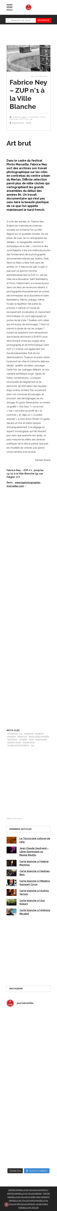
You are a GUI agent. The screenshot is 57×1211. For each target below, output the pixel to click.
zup (32, 745)
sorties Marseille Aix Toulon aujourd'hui (28, 1190)
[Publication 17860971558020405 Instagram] (28, 1101)
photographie (41, 739)
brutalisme (28, 733)
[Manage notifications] (6, 1204)
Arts (24, 117)
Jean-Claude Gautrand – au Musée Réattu (34, 852)
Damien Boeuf (18, 123)
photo (31, 739)
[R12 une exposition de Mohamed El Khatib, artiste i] (28, 1127)
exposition (11, 736)
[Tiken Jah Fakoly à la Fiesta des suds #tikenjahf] (28, 1075)
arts (21, 733)
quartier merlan (14, 742)
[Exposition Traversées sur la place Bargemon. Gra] (28, 1022)
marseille (23, 739)
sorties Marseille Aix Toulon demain (24, 1193)
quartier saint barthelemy (18, 745)
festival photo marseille (39, 736)
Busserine (39, 733)
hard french (12, 739)
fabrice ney (22, 736)
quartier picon (29, 742)
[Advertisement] (28, 617)
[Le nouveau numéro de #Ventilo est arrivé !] (28, 1049)
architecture (12, 733)
